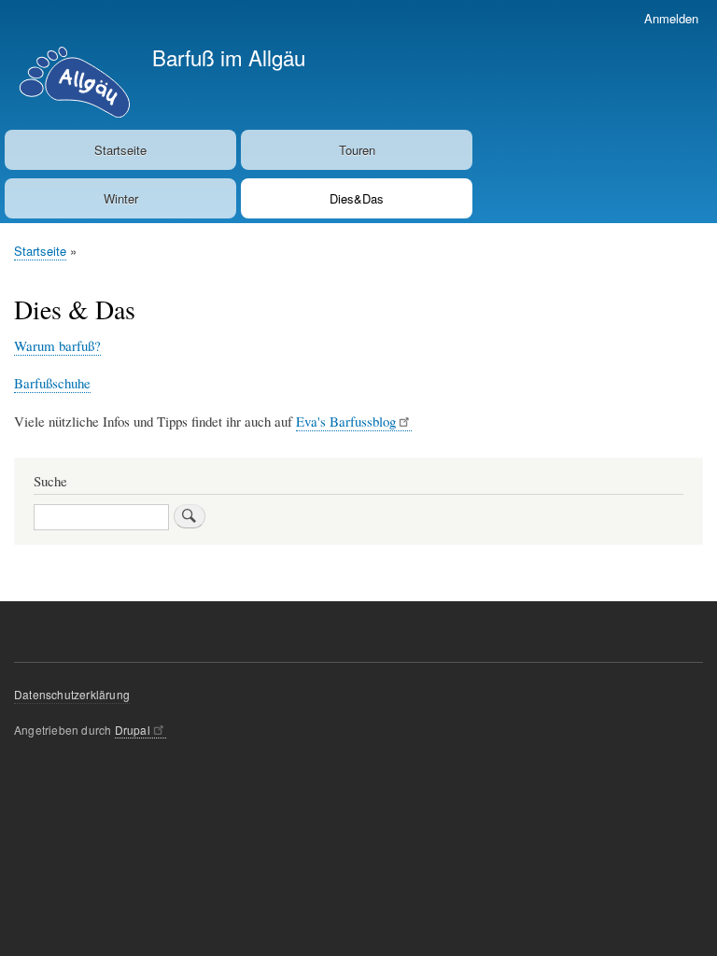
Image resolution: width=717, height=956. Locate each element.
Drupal (132, 730)
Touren (357, 150)
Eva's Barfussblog (346, 421)
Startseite (120, 150)
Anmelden (671, 18)
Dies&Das (357, 198)
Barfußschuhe (52, 382)
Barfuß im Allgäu (228, 57)
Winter (121, 198)
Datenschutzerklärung (72, 694)
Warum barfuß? (57, 345)
